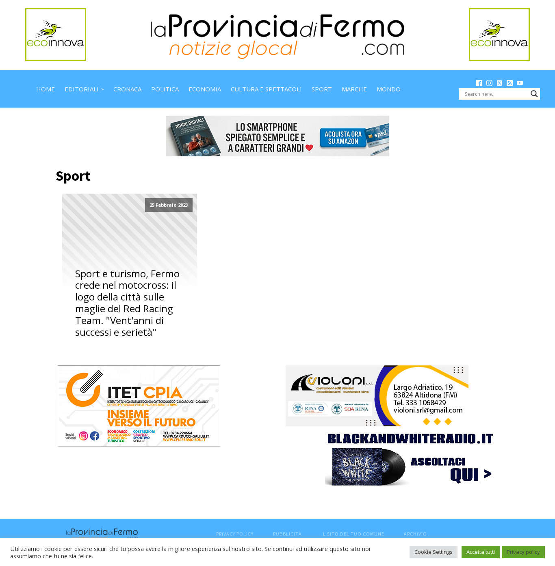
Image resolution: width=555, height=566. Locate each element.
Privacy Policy (235, 534)
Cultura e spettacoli (266, 89)
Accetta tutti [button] (480, 551)
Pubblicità (287, 534)
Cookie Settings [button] (433, 551)
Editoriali (82, 89)
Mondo (389, 89)
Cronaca (127, 89)
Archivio (415, 534)
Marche (354, 89)
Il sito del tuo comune (352, 534)
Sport (322, 89)
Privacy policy (523, 551)
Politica (165, 89)
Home (45, 89)
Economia (205, 89)
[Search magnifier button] (534, 93)
